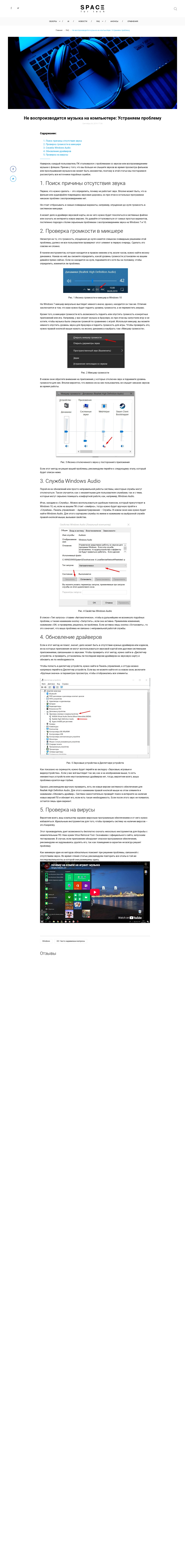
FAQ (98, 21)
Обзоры (53, 21)
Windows (46, 941)
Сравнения (132, 21)
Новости (82, 21)
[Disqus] (95, 995)
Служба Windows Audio (58, 147)
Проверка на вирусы (57, 154)
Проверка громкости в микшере (63, 144)
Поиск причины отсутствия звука (64, 140)
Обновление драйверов (58, 151)
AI (68, 21)
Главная (59, 30)
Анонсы (114, 21)
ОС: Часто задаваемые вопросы (71, 941)
